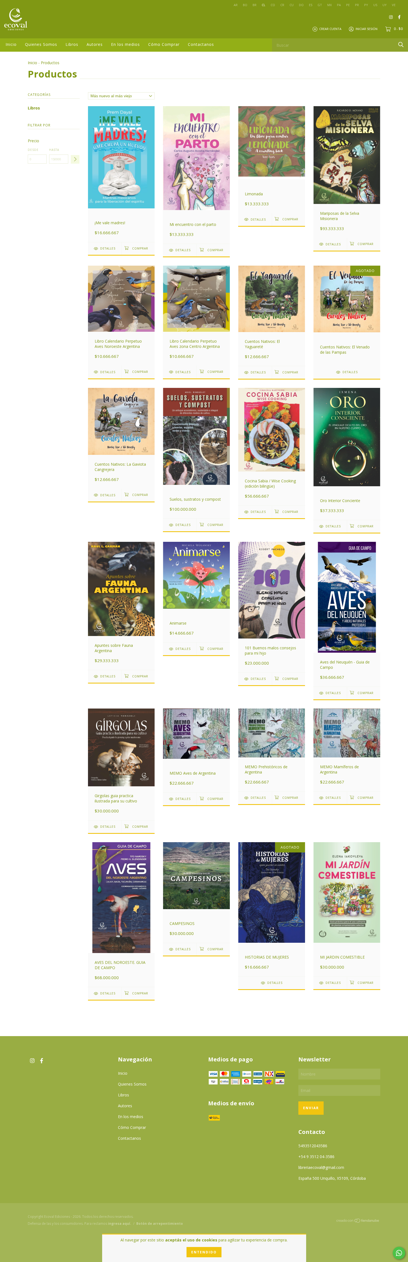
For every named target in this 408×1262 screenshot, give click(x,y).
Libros (72, 44)
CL (263, 5)
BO (245, 5)
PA (339, 5)
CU (291, 5)
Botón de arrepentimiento (159, 1223)
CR (282, 5)
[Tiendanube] (358, 1221)
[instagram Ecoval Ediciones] (391, 17)
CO (273, 5)
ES (310, 5)
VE (394, 5)
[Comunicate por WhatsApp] (399, 1253)
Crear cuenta (330, 29)
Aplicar (75, 159)
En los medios (125, 44)
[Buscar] (401, 44)
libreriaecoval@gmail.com (321, 1167)
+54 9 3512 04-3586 (316, 1156)
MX (329, 5)
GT (320, 5)
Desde (33, 150)
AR (236, 5)
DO (301, 5)
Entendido (204, 1252)
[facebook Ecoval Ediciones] (399, 17)
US (375, 5)
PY (366, 5)
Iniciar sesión (366, 29)
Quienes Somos (41, 44)
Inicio (11, 44)
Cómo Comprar (164, 44)
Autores (95, 44)
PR (357, 5)
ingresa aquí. (119, 1223)
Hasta (54, 150)
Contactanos (201, 44)
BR (254, 5)
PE (348, 5)
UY (384, 5)
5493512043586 (312, 1145)
